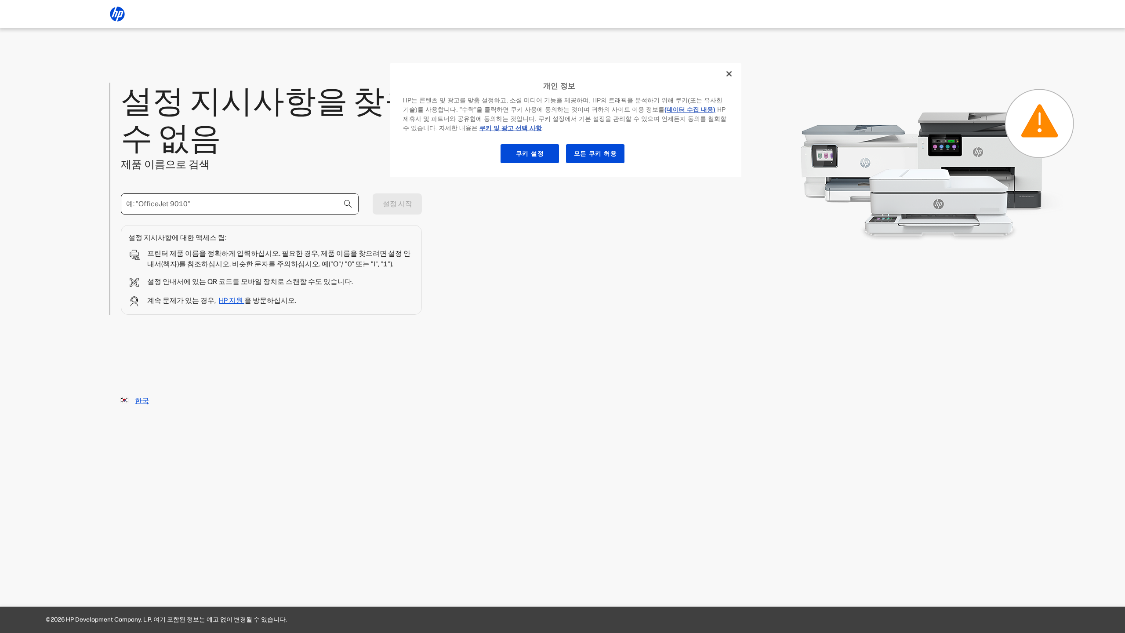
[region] (565, 120)
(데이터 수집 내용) (689, 109)
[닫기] (729, 74)
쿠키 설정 (530, 153)
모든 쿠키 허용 (595, 153)
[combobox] (240, 204)
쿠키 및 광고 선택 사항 (510, 127)
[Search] (348, 204)
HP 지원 (231, 300)
